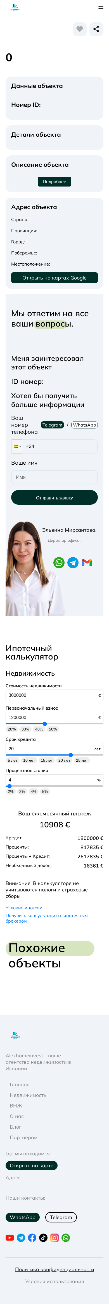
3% (22, 791)
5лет (12, 760)
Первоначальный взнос (32, 708)
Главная (20, 1084)
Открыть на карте (31, 1165)
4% (33, 791)
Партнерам (23, 1137)
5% (45, 791)
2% (10, 791)
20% (12, 729)
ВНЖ (16, 1105)
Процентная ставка (27, 770)
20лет (64, 760)
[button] (16, 446)
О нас (17, 1116)
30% (25, 729)
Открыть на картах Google (54, 277)
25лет (82, 760)
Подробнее (54, 181)
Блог (15, 1127)
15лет (47, 760)
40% (39, 729)
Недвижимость (28, 1095)
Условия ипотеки (24, 907)
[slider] (45, 724)
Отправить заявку (54, 498)
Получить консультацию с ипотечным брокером (47, 918)
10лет (29, 760)
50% (53, 729)
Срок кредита (21, 739)
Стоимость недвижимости (34, 685)
